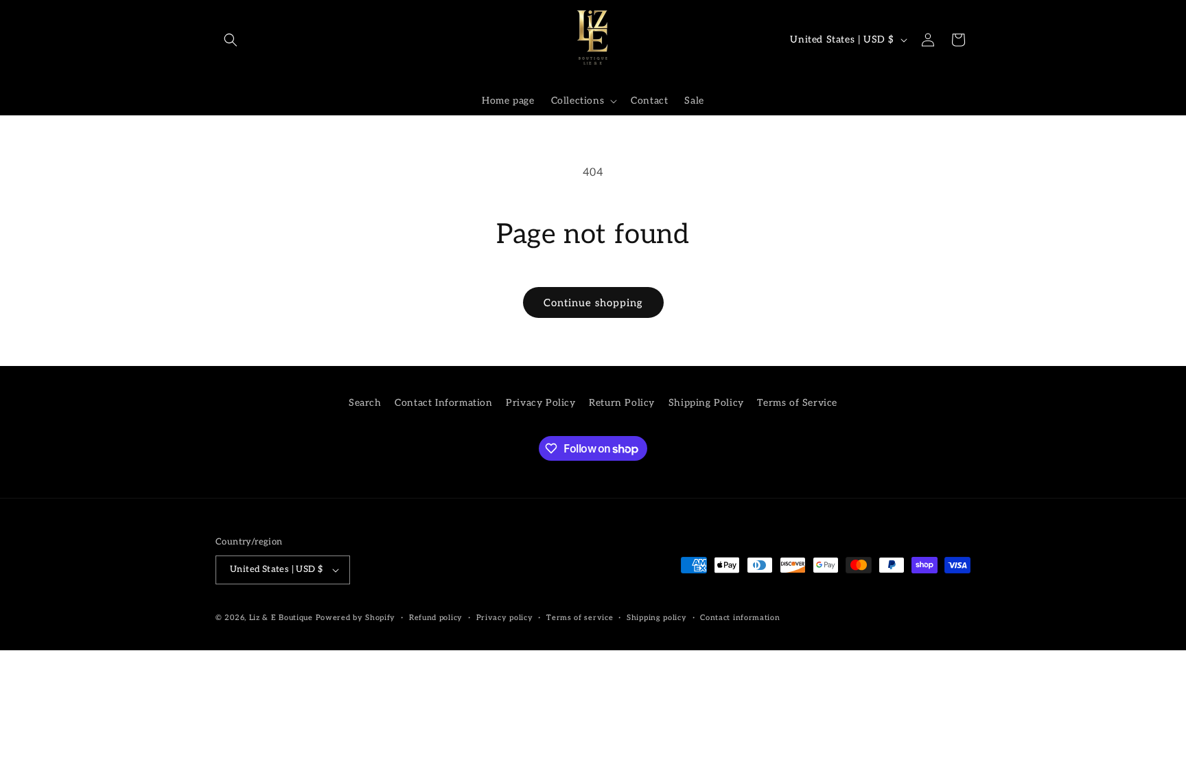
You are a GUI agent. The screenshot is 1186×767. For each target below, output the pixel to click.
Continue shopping (593, 303)
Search (365, 403)
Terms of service (579, 617)
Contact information (740, 617)
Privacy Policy (540, 403)
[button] (231, 40)
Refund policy (436, 617)
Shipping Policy (706, 403)
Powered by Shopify (356, 617)
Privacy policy (504, 617)
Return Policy (622, 403)
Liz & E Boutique (281, 617)
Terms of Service (797, 403)
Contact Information (443, 403)
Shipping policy (657, 617)
